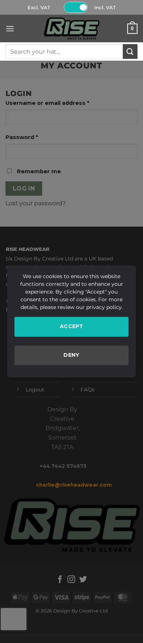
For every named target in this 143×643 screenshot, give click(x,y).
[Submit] (130, 51)
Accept (72, 326)
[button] (10, 28)
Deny (71, 355)
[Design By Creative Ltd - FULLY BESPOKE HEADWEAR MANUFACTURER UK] (71, 28)
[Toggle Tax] (76, 7)
